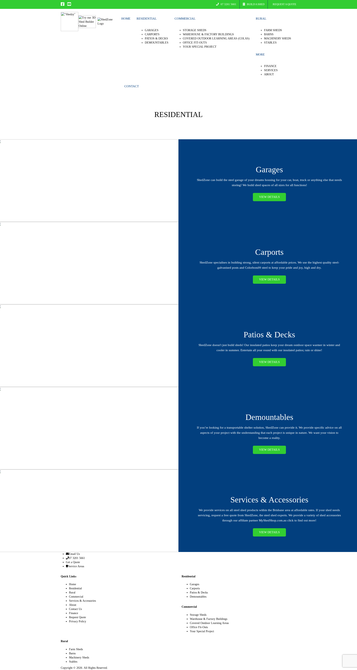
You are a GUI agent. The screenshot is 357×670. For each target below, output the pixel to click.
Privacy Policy (77, 621)
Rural (261, 18)
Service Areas (76, 566)
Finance (270, 66)
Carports (152, 34)
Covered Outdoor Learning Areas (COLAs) (216, 38)
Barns (269, 34)
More (260, 54)
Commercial (185, 18)
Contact (131, 86)
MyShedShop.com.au (273, 520)
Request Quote (77, 617)
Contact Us (75, 609)
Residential (147, 18)
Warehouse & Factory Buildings (208, 34)
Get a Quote (73, 562)
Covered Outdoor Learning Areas (209, 623)
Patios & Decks (156, 38)
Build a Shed (255, 4)
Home (125, 18)
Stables (270, 42)
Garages (151, 30)
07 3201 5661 (228, 4)
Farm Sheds (273, 30)
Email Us (74, 553)
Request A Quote (284, 4)
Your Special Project (200, 46)
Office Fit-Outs (195, 42)
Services (271, 70)
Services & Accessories (82, 600)
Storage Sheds (194, 30)
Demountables (156, 42)
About (269, 74)
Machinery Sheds (277, 38)
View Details (269, 197)
